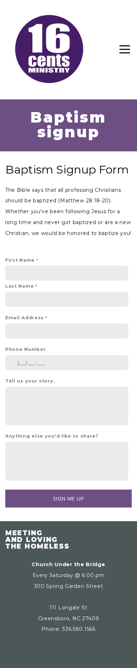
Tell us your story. (29, 381)
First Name (20, 260)
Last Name (19, 286)
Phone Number (25, 349)
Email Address (24, 317)
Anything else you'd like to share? (51, 436)
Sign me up (68, 498)
